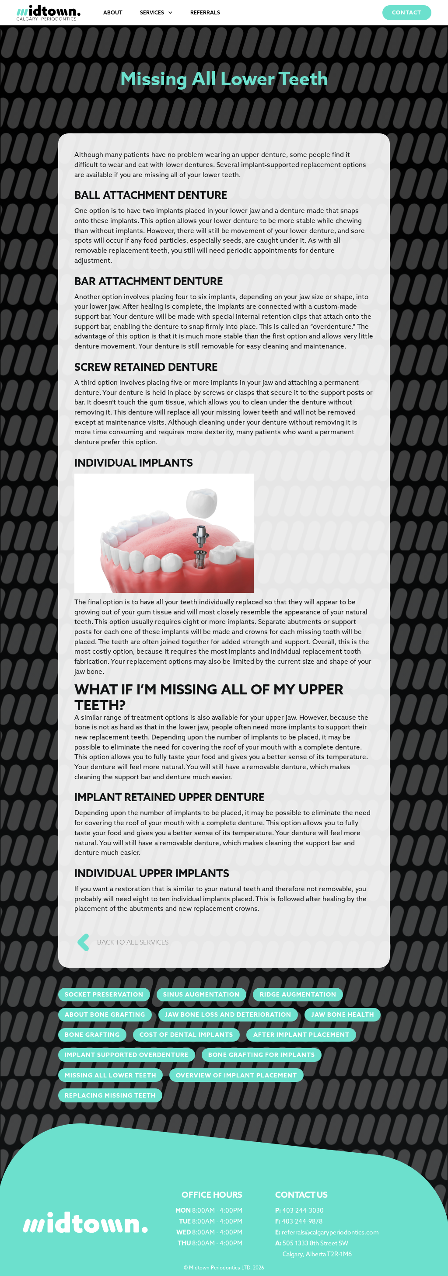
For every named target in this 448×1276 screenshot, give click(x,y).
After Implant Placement (301, 1035)
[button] (156, 12)
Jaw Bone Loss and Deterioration (228, 1014)
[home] (48, 13)
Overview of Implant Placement (236, 1075)
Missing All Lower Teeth (110, 1075)
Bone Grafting (92, 1035)
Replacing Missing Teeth (110, 1095)
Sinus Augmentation (201, 994)
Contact (406, 12)
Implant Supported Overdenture (127, 1055)
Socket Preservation (104, 994)
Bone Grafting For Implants (261, 1055)
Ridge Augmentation (298, 994)
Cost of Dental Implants (186, 1035)
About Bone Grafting (105, 1014)
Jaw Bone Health (343, 1014)
